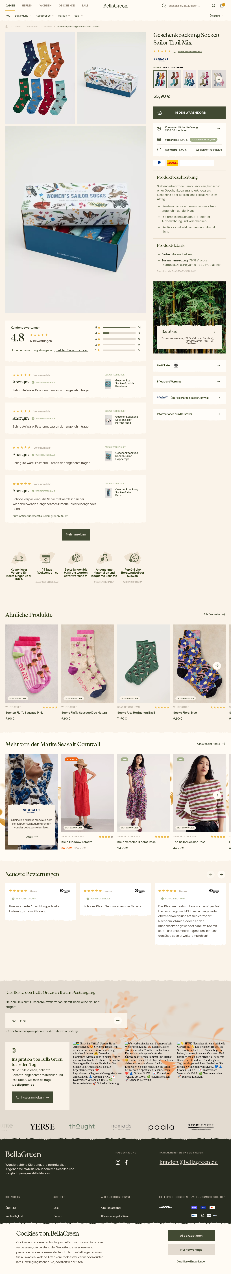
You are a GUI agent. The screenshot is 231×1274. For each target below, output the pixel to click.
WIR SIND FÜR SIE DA (132, 582)
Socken (48, 26)
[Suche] (184, 5)
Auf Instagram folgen (30, 1097)
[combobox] (186, 5)
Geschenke (67, 5)
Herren (27, 5)
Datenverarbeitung (66, 1031)
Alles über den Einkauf (47, 582)
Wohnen (46, 5)
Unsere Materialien (104, 582)
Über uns (215, 15)
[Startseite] (115, 6)
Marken (62, 15)
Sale (77, 15)
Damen (10, 5)
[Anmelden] (213, 5)
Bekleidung (21, 15)
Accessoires (43, 15)
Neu (7, 15)
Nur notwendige (191, 1249)
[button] (217, 666)
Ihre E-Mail (18, 1021)
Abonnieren (118, 1020)
